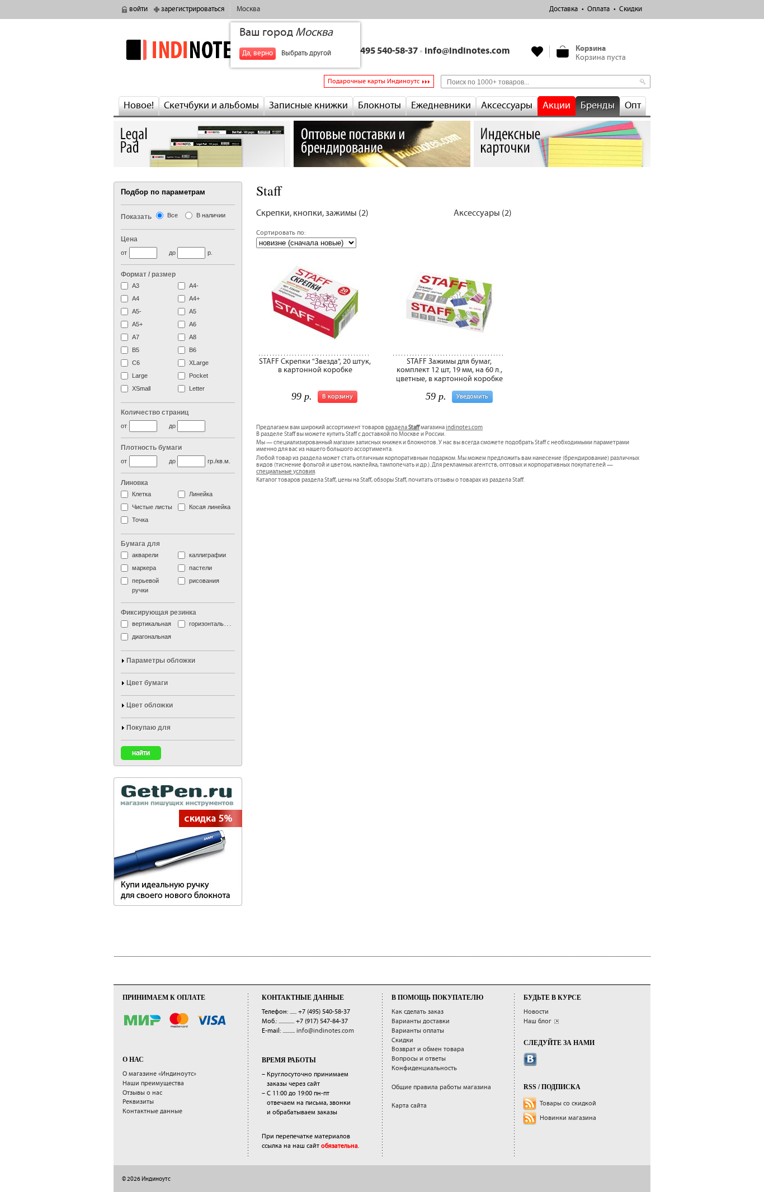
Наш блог (537, 1021)
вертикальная (151, 623)
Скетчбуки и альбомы (211, 105)
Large (140, 375)
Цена (129, 239)
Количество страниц (154, 412)
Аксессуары (506, 105)
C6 (136, 362)
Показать (136, 217)
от (124, 252)
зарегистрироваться (192, 9)
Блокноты (379, 105)
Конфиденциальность (424, 1068)
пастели (200, 567)
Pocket (198, 375)
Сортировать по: (280, 232)
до (172, 252)
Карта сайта (409, 1105)
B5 (135, 349)
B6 (192, 349)
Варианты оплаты (418, 1030)
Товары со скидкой (568, 1103)
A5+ (137, 324)
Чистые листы (152, 507)
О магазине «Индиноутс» (159, 1073)
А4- (194, 285)
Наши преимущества (153, 1083)
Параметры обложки (160, 660)
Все (172, 215)
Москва (248, 9)
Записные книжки (308, 105)
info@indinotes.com (467, 51)
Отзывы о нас (142, 1092)
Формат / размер (148, 274)
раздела (402, 427)
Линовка (134, 483)
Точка (140, 519)
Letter (197, 388)
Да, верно (257, 53)
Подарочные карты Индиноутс (373, 81)
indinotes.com (464, 427)
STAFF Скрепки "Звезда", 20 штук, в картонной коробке (315, 365)
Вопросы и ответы (419, 1058)
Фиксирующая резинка (158, 612)
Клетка (141, 494)
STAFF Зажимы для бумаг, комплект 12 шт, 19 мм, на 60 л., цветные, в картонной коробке (449, 370)
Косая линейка (209, 507)
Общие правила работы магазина (441, 1087)
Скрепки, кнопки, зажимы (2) (312, 213)
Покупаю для (148, 728)
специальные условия (285, 471)
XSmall (141, 388)
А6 (192, 324)
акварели (145, 555)
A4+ (194, 298)
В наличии (210, 215)
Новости (536, 1011)
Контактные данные (152, 1111)
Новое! (139, 105)
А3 (135, 285)
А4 (135, 298)
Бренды (598, 105)
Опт (633, 105)
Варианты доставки (421, 1021)
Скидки (630, 9)
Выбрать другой (306, 53)
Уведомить (472, 396)
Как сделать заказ (418, 1011)
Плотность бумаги (151, 448)
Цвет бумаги (147, 683)
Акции (556, 105)
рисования (204, 580)
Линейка (201, 494)
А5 (192, 311)
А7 (135, 337)
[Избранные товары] (537, 51)
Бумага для (140, 544)
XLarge (199, 362)
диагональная (151, 636)
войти (138, 9)
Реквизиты (138, 1101)
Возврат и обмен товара (428, 1049)
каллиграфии (207, 555)
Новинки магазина (568, 1118)
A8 (192, 337)
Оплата (598, 9)
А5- (137, 311)
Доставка (563, 9)
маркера (144, 567)
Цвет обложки (149, 705)
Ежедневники (441, 105)
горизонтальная (211, 623)
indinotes (202, 49)
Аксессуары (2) (483, 213)
